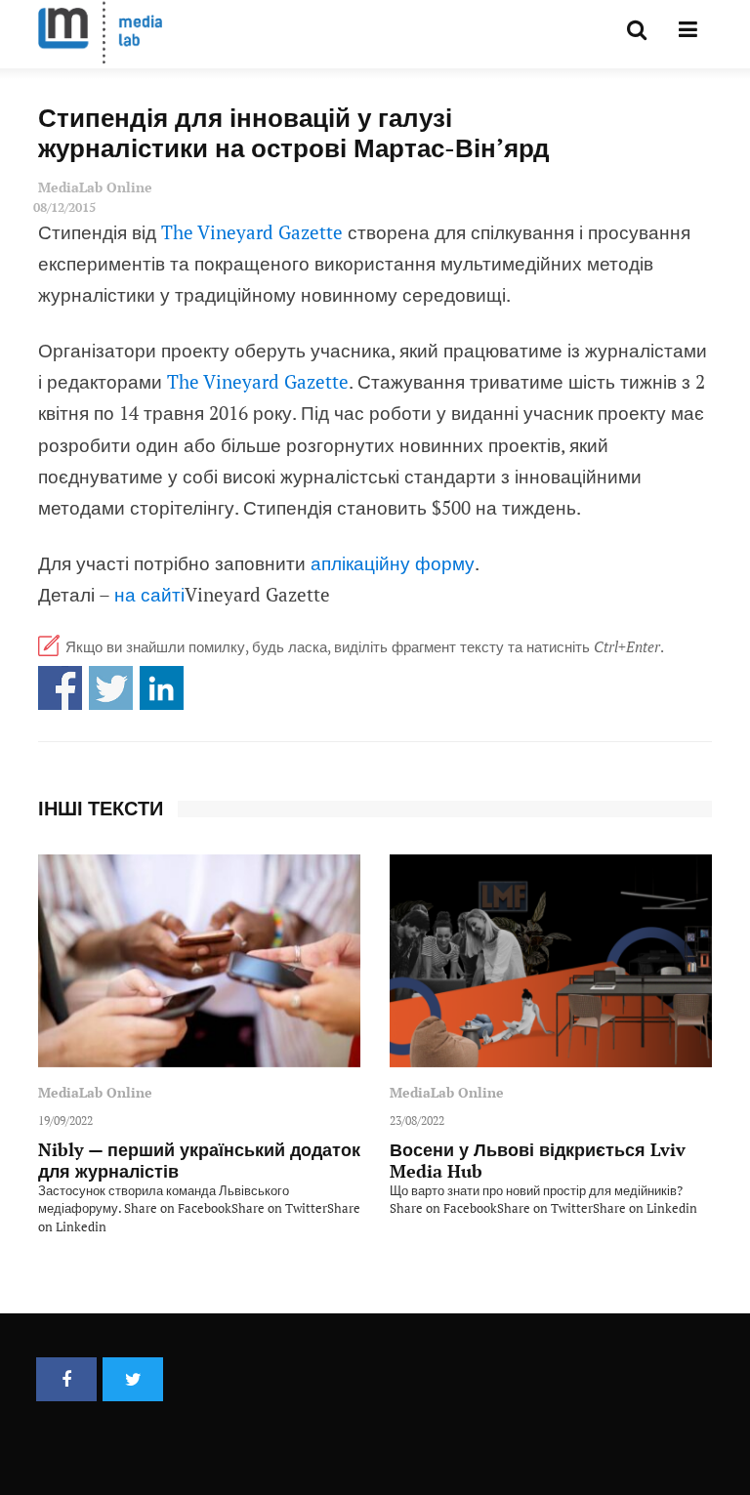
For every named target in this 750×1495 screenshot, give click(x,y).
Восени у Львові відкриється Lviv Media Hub (538, 1160)
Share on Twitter (111, 688)
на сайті (149, 594)
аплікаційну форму (393, 563)
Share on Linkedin (162, 688)
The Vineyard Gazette (252, 232)
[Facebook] (66, 1379)
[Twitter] (133, 1379)
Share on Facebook (60, 688)
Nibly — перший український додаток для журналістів (199, 1160)
